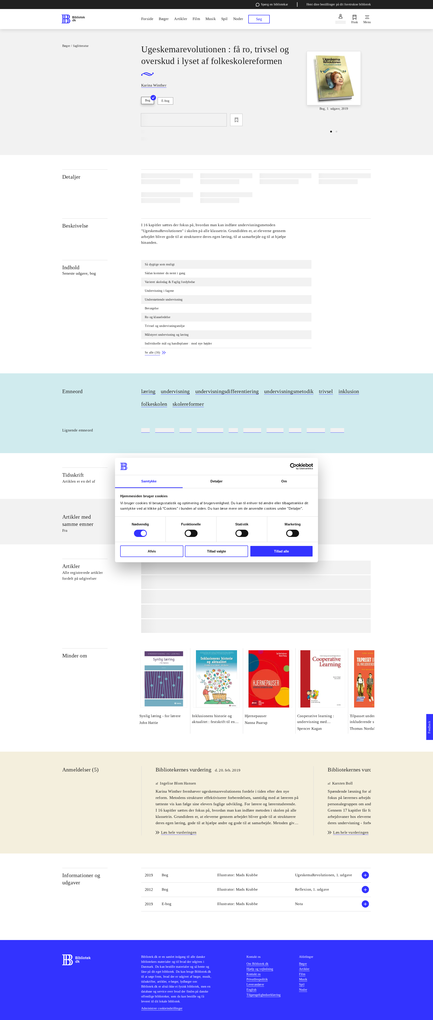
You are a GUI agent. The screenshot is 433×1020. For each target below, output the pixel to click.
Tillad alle (281, 551)
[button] (256, 875)
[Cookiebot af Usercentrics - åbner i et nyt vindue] (293, 466)
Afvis (152, 551)
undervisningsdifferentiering (227, 391)
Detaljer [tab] (216, 481)
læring (148, 391)
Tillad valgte (216, 551)
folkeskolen (154, 404)
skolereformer (188, 404)
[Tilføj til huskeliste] (236, 120)
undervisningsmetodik (288, 391)
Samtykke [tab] (149, 481)
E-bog (165, 101)
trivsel (326, 391)
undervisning (175, 391)
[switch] (191, 533)
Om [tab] (284, 481)
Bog (147, 100)
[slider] (333, 84)
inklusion (349, 391)
